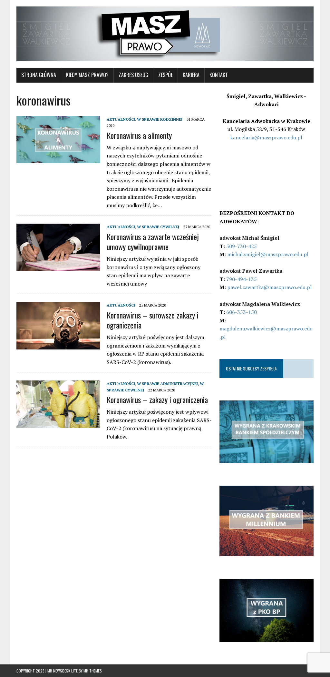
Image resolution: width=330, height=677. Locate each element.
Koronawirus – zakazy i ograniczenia (157, 399)
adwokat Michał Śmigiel (249, 237)
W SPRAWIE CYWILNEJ (158, 226)
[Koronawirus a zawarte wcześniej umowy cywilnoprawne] (58, 266)
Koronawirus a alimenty (139, 135)
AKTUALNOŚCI (121, 119)
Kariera (191, 75)
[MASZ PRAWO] (165, 33)
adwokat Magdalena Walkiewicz (259, 304)
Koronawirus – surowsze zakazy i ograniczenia (153, 320)
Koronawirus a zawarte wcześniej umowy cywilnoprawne (153, 241)
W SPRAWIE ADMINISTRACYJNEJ (167, 383)
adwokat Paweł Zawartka (250, 270)
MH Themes (92, 670)
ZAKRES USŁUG (133, 75)
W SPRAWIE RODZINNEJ (159, 119)
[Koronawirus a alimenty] (58, 159)
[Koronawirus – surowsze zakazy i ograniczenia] (58, 345)
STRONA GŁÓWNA (38, 75)
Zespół (165, 75)
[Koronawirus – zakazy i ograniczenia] (58, 423)
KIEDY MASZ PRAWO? (87, 75)
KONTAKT (218, 75)
